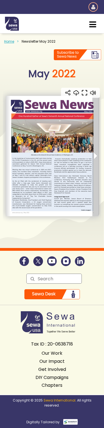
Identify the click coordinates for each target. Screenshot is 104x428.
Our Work (52, 353)
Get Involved (52, 369)
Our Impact (52, 361)
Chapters (52, 385)
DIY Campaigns (52, 377)
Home (9, 41)
